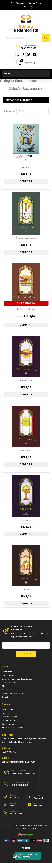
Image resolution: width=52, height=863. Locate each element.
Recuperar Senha (10, 720)
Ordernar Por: (9, 111)
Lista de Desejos (31, 7)
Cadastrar (26, 654)
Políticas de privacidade (12, 727)
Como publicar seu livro (12, 693)
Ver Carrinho (29, 62)
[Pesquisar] (46, 38)
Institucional (7, 672)
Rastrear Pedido (34, 3)
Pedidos (5, 713)
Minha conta (25, 7)
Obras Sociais (8, 675)
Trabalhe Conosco (10, 690)
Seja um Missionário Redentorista (17, 679)
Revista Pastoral (9, 682)
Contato (5, 697)
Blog (4, 686)
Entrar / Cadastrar (18, 3)
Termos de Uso (8, 724)
